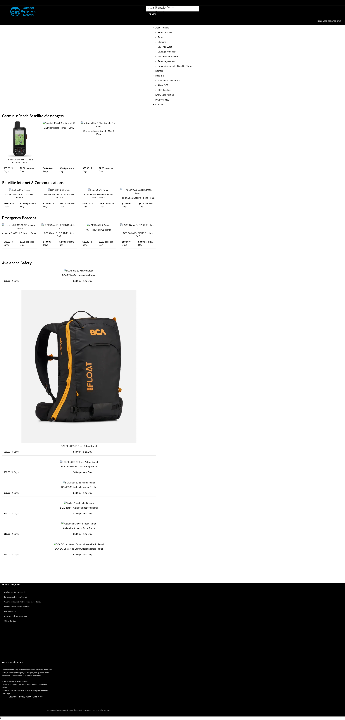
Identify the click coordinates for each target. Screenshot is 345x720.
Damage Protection (167, 52)
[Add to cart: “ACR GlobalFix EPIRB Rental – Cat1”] (153, 228)
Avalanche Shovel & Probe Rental (79, 528)
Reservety (107, 710)
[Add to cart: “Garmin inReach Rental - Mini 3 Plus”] (114, 126)
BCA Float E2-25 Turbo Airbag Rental (79, 467)
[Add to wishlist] (35, 132)
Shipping (162, 42)
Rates (160, 37)
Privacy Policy (162, 100)
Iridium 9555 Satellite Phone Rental (138, 198)
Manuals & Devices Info (169, 80)
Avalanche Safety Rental (14, 592)
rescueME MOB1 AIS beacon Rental (19, 233)
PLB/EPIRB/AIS (10, 611)
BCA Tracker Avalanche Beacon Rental (79, 508)
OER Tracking (164, 2)
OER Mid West (165, 47)
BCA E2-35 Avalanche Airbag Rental (78, 487)
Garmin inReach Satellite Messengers (33, 115)
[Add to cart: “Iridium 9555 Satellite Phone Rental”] (153, 193)
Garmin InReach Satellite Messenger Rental (22, 602)
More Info (159, 76)
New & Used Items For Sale (329, 21)
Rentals (159, 71)
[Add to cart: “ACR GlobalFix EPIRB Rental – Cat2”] (74, 228)
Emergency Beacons (19, 217)
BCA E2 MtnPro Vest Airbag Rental (79, 275)
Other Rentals (10, 621)
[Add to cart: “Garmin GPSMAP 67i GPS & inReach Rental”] (35, 126)
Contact (159, 17)
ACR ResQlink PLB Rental (98, 230)
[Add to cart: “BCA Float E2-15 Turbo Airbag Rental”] (153, 294)
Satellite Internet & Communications (32, 182)
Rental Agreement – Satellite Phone (175, 66)
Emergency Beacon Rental (15, 597)
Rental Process (165, 32)
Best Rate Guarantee (168, 56)
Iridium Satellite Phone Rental (17, 606)
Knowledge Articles (164, 7)
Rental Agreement (166, 61)
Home (158, 23)
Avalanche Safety (17, 262)
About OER (163, 85)
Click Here (37, 697)
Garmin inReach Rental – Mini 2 (59, 128)
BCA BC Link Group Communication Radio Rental (79, 549)
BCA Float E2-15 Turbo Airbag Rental (79, 446)
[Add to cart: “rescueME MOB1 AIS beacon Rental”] (35, 228)
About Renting (162, 28)
